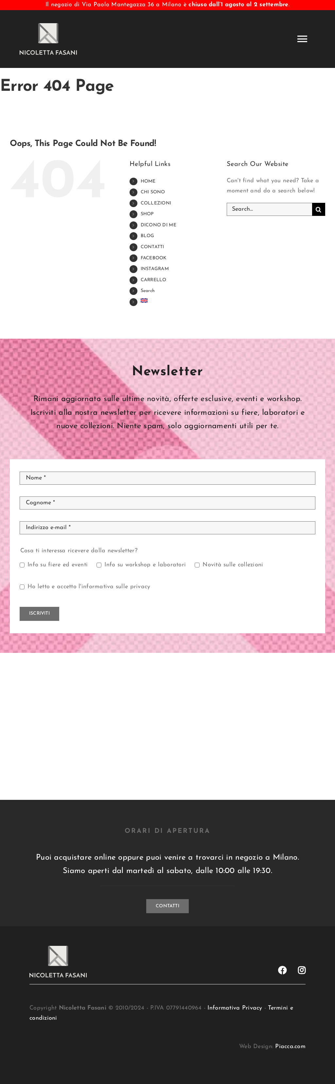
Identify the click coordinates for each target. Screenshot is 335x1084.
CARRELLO (154, 280)
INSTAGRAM (155, 269)
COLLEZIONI (156, 203)
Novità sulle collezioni (233, 565)
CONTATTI (152, 247)
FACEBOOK (154, 258)
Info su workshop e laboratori (145, 565)
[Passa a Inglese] (179, 300)
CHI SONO (153, 192)
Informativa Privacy (234, 1008)
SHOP (147, 214)
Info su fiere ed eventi (57, 565)
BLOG (147, 236)
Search (148, 290)
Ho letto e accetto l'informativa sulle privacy (88, 587)
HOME (148, 181)
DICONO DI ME (158, 225)
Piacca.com (290, 1047)
